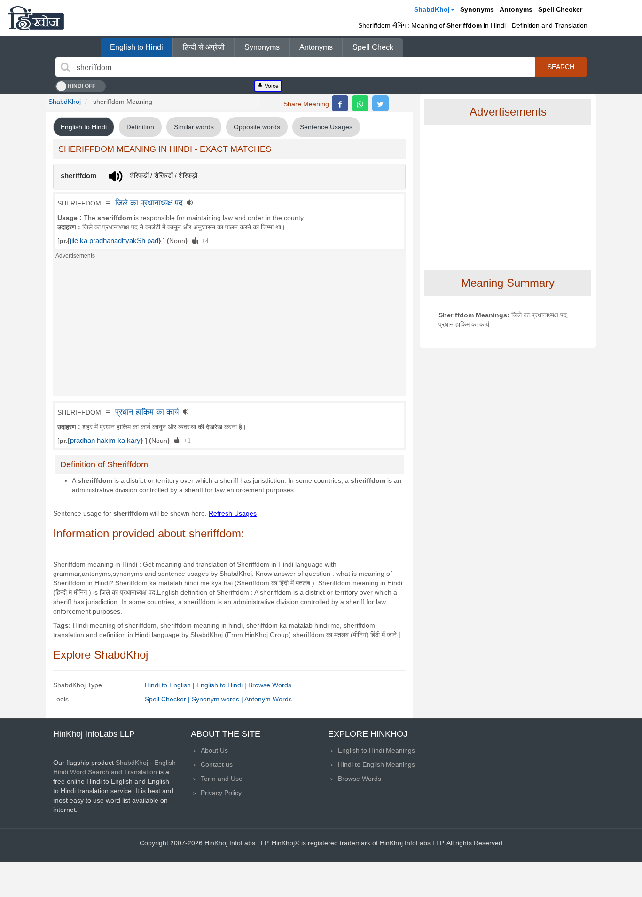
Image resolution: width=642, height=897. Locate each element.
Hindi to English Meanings (376, 764)
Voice (271, 86)
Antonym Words (268, 699)
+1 (185, 440)
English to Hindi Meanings (376, 750)
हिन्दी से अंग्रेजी (204, 47)
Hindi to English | (170, 685)
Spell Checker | (168, 699)
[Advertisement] (229, 330)
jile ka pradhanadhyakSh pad (114, 240)
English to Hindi (136, 47)
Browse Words (269, 685)
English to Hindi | (222, 685)
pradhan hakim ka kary (105, 440)
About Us (214, 750)
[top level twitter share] (380, 103)
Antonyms (516, 9)
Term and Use (222, 778)
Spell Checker (560, 9)
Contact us (217, 764)
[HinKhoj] (36, 18)
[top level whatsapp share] (360, 103)
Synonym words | (218, 699)
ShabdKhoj (432, 9)
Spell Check (372, 47)
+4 (203, 240)
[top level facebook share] (340, 103)
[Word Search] (65, 67)
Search (561, 67)
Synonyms (477, 9)
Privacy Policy (221, 792)
